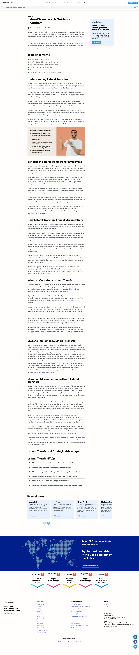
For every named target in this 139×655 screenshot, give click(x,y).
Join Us (106, 606)
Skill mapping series (76, 611)
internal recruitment (46, 372)
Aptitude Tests (41, 625)
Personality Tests (41, 632)
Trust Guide (77, 641)
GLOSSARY (30, 16)
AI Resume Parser (42, 619)
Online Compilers (75, 619)
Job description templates (77, 614)
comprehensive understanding (58, 181)
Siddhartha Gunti (35, 28)
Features (39, 611)
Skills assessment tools (76, 604)
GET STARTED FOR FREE (90, 566)
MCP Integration (41, 616)
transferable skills (75, 110)
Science (39, 606)
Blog (105, 609)
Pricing (39, 609)
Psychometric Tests (42, 630)
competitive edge (54, 124)
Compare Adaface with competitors (80, 609)
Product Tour (40, 604)
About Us (106, 604)
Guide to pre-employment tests (79, 625)
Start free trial (133, 2)
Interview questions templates (78, 616)
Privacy (68, 641)
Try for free (96, 42)
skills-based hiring (72, 300)
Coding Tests (40, 627)
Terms (60, 641)
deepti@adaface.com (9, 613)
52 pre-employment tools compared (80, 606)
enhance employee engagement (45, 226)
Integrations (40, 614)
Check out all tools (75, 627)
